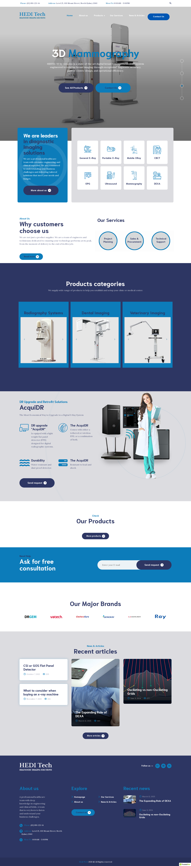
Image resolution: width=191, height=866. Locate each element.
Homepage (79, 796)
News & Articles (108, 801)
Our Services (107, 796)
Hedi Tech (83, 862)
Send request (35, 482)
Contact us (81, 812)
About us (78, 801)
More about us (39, 190)
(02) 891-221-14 (34, 825)
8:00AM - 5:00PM (36, 839)
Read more (29, 256)
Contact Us (111, 80)
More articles (93, 735)
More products (93, 535)
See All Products (74, 80)
